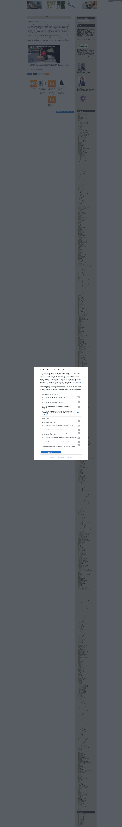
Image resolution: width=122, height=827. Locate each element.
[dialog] (61, 413)
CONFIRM (50, 452)
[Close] (85, 370)
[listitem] (61, 394)
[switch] (78, 397)
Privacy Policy (69, 457)
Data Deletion (53, 457)
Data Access (61, 457)
